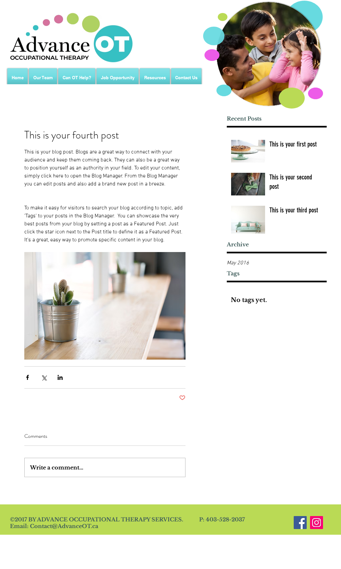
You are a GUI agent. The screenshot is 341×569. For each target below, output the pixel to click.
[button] (154, 77)
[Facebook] (300, 522)
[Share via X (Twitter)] (44, 377)
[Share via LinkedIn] (60, 377)
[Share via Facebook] (27, 377)
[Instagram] (316, 522)
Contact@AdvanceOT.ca (64, 526)
